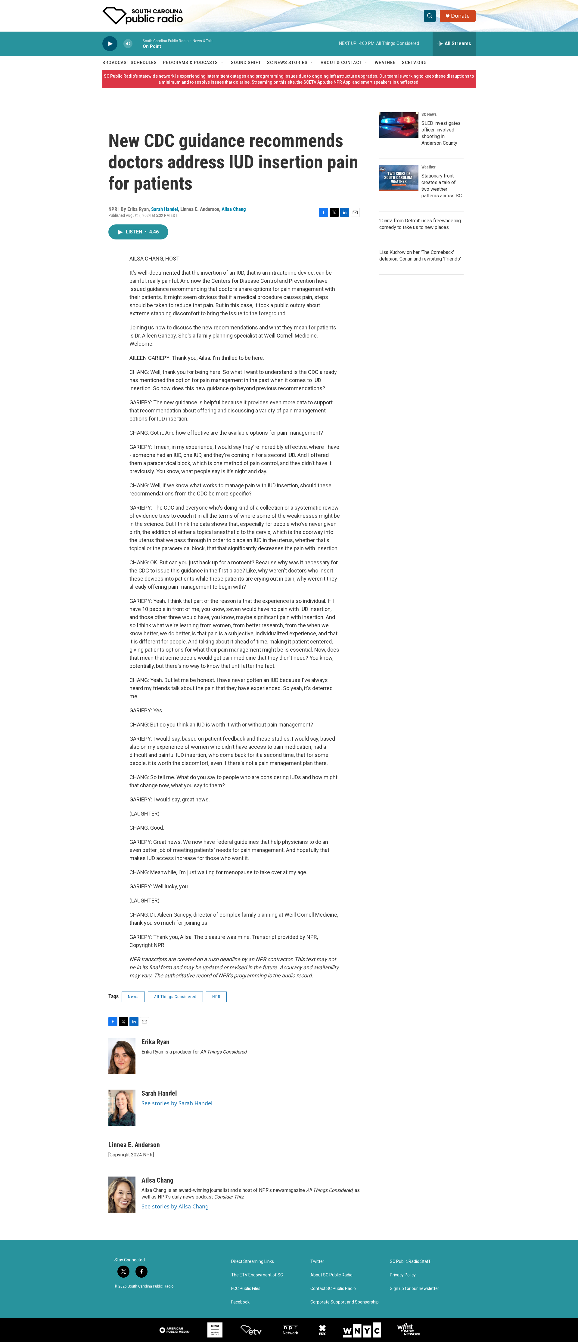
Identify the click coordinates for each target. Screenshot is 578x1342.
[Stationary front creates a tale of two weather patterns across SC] (398, 178)
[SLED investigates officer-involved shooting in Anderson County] (398, 125)
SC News (429, 114)
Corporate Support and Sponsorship (344, 1302)
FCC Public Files (245, 1288)
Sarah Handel (164, 209)
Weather (385, 62)
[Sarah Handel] (121, 1108)
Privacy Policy (403, 1275)
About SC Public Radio (331, 1275)
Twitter (317, 1261)
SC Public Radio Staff (410, 1261)
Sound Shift (246, 62)
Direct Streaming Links (252, 1261)
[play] (110, 43)
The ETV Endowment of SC (257, 1275)
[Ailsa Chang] (121, 1195)
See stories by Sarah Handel (177, 1103)
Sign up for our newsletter (414, 1288)
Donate (460, 16)
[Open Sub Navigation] (222, 62)
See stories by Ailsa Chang (175, 1206)
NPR (216, 996)
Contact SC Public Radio (333, 1288)
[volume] (128, 44)
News (133, 996)
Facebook (240, 1302)
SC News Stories (287, 62)
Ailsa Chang (234, 209)
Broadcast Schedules (129, 62)
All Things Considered (175, 996)
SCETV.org (414, 62)
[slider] (137, 43)
